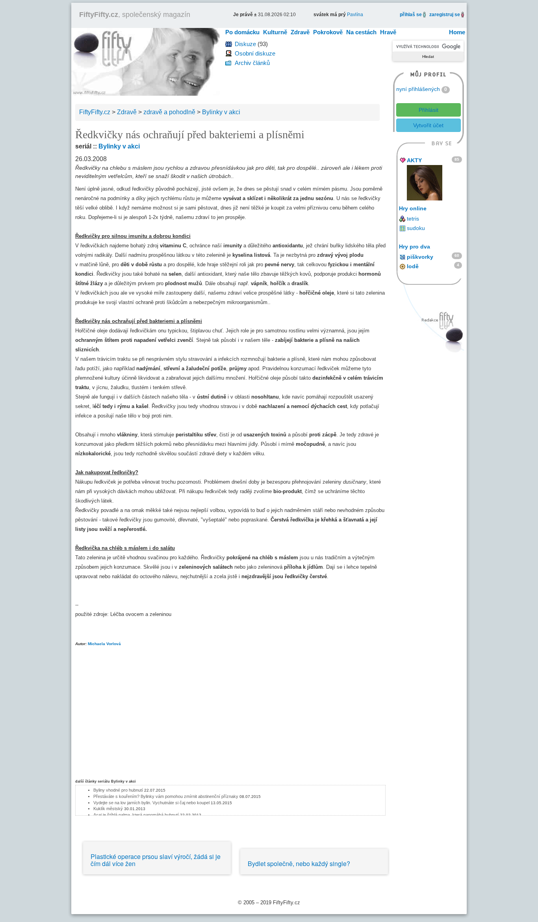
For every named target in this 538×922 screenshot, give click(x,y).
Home (457, 32)
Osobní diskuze (255, 53)
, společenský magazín (134, 15)
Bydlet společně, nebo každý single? (299, 863)
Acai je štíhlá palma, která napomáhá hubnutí (136, 815)
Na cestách (361, 32)
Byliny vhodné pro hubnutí (118, 790)
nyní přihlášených (418, 89)
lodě (413, 266)
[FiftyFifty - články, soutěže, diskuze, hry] (145, 61)
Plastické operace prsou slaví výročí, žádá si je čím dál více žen (156, 860)
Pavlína (355, 14)
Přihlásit (428, 110)
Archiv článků (252, 62)
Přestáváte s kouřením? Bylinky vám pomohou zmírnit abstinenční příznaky (165, 796)
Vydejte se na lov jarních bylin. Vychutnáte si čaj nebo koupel (151, 802)
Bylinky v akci (119, 146)
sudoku (416, 228)
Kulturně (275, 32)
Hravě (388, 32)
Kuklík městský (108, 808)
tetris (413, 218)
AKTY (414, 160)
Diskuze (245, 44)
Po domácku (242, 32)
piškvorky (420, 257)
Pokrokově (328, 32)
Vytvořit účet (428, 125)
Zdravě (300, 32)
